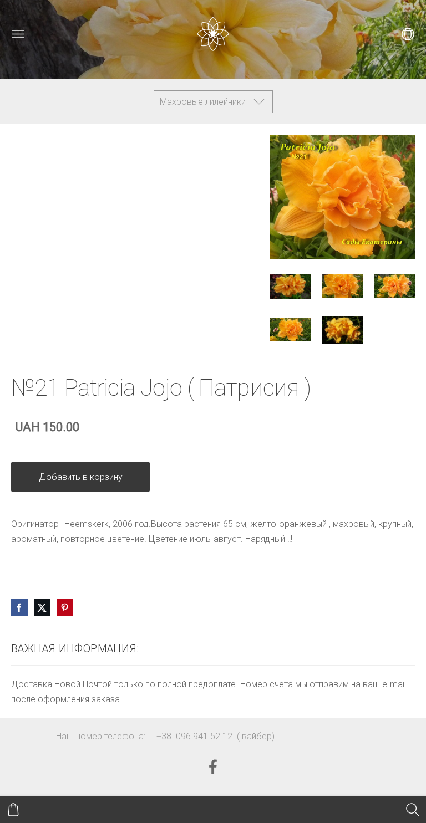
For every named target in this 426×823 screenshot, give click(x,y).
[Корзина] (13, 809)
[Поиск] (412, 809)
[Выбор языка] (408, 34)
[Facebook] (213, 766)
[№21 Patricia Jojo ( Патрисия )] (290, 286)
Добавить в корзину (81, 477)
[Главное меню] (18, 34)
